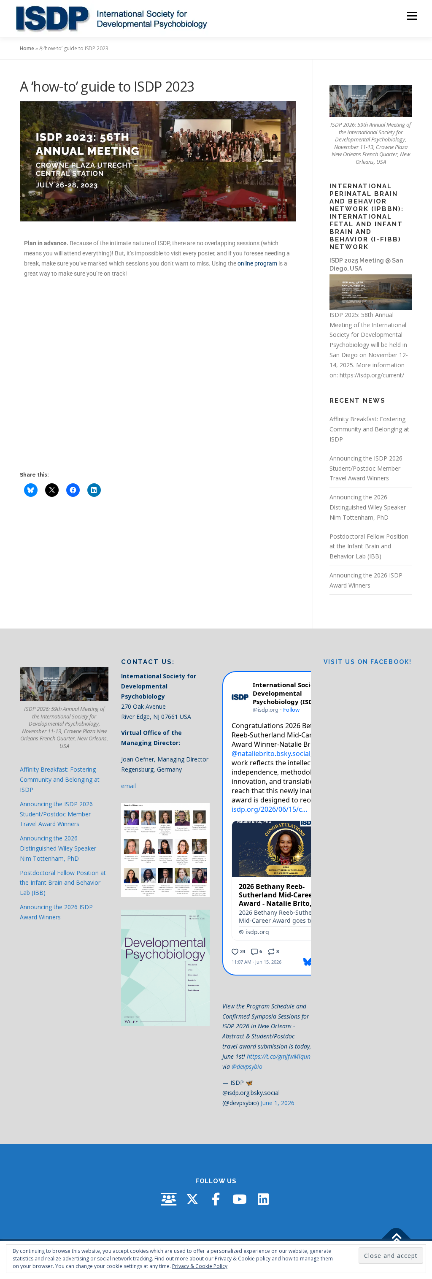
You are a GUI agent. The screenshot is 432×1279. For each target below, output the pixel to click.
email (128, 786)
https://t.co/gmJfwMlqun (278, 1056)
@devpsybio (247, 1066)
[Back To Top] (396, 1240)
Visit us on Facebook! (368, 661)
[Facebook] (216, 1199)
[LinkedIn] (263, 1199)
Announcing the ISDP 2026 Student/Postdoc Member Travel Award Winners (365, 468)
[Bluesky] (168, 1199)
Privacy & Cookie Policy (199, 1266)
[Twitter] (192, 1199)
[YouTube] (239, 1199)
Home (27, 48)
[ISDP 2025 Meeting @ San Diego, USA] (370, 291)
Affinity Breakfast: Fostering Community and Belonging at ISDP (369, 429)
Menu (412, 16)
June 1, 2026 (277, 1103)
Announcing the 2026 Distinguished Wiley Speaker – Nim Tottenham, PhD (370, 507)
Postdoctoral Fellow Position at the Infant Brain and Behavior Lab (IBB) (368, 546)
